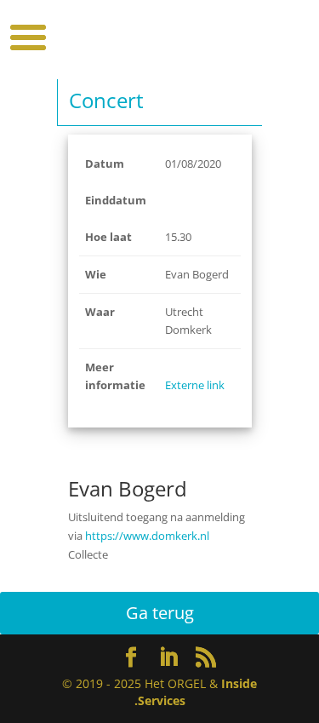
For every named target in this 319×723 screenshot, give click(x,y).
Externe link (195, 385)
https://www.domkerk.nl (147, 535)
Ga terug (160, 612)
